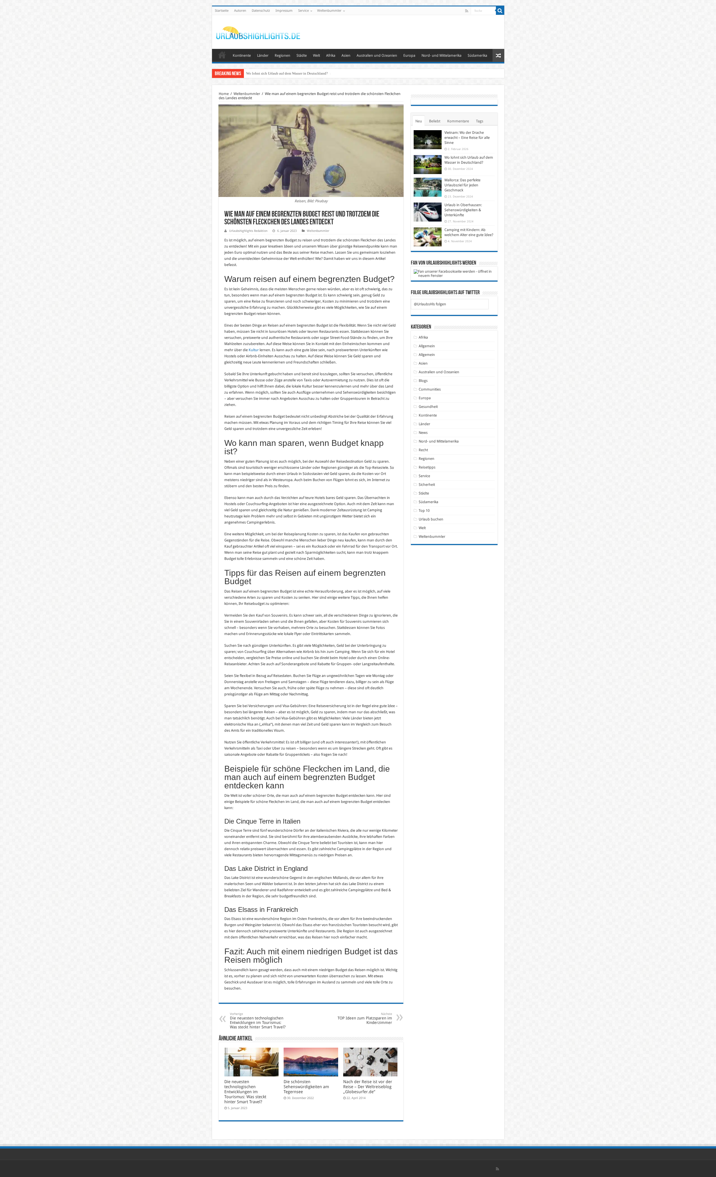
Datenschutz (261, 11)
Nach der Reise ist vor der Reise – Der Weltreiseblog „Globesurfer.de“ (367, 1086)
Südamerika (477, 55)
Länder (262, 55)
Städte (301, 55)
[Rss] (467, 11)
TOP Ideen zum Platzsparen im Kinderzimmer (365, 1018)
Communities (430, 389)
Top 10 (424, 510)
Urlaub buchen (431, 519)
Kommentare (458, 121)
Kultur (254, 350)
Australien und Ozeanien (377, 55)
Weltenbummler (329, 11)
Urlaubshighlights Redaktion (248, 231)
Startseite (222, 11)
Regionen (282, 55)
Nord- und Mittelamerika (441, 55)
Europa (409, 55)
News (423, 433)
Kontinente (242, 55)
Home (224, 94)
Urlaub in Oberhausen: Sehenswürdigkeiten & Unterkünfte (463, 210)
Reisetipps (427, 467)
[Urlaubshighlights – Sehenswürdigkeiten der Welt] (258, 31)
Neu (418, 121)
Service (303, 11)
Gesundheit (428, 407)
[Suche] (500, 10)
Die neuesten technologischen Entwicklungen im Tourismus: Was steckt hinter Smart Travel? (258, 1020)
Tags (479, 121)
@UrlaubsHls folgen (430, 304)
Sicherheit (427, 484)
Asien (345, 55)
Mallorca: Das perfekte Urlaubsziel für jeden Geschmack (288, 73)
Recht (423, 450)
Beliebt (434, 121)
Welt (316, 55)
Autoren (240, 11)
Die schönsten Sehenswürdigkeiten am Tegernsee (306, 1086)
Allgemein (427, 346)
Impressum (284, 11)
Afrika (330, 55)
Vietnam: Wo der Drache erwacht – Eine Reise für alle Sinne (467, 137)
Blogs (423, 381)
